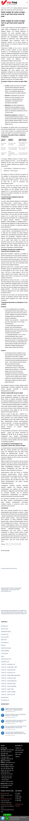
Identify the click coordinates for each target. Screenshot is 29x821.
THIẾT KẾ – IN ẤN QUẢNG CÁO (9, 681)
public (2, 656)
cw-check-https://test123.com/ (9, 568)
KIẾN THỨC (10, 8)
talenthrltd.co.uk (5, 661)
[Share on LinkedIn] (20, 544)
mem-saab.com (5, 642)
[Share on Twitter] (12, 544)
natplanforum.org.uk (6, 648)
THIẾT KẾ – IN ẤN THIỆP (7, 689)
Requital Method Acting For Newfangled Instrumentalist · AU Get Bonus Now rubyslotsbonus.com (11, 589)
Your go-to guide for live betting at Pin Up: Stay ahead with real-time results (15, 726)
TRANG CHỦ (18, 748)
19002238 (8, 759)
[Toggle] (27, 640)
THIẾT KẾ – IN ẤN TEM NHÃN (8, 686)
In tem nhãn (18, 800)
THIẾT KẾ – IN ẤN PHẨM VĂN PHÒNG (10, 675)
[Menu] (27, 2)
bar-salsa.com (4, 626)
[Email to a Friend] (15, 544)
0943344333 (7, 760)
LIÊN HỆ (17, 756)
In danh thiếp (18, 797)
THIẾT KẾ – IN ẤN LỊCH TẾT (8, 672)
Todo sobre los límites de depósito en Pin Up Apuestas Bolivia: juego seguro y (15, 721)
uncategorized (4, 697)
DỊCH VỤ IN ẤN (4, 637)
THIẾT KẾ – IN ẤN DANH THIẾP (9, 667)
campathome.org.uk (6, 631)
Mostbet (3, 645)
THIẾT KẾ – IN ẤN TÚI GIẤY (8, 694)
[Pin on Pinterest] (17, 544)
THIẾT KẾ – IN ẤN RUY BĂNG (8, 683)
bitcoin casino (4, 628)
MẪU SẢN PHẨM (19, 750)
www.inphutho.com (10, 762)
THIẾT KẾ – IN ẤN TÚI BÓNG (8, 692)
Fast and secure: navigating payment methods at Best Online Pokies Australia (15, 732)
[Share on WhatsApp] (7, 544)
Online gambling (5, 650)
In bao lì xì (17, 795)
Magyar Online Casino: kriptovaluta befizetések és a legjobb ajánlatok (13, 709)
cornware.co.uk (4, 634)
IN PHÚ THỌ (4, 764)
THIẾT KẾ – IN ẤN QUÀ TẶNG (8, 678)
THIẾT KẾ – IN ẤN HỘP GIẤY (8, 670)
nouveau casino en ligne (19, 48)
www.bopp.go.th (5, 700)
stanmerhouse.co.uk (6, 659)
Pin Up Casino (4, 653)
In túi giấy (17, 793)
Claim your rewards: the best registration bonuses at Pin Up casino (15, 715)
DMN (18, 819)
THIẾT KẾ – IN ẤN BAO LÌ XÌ (8, 664)
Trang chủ (3, 8)
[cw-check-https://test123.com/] (14, 559)
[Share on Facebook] (10, 544)
